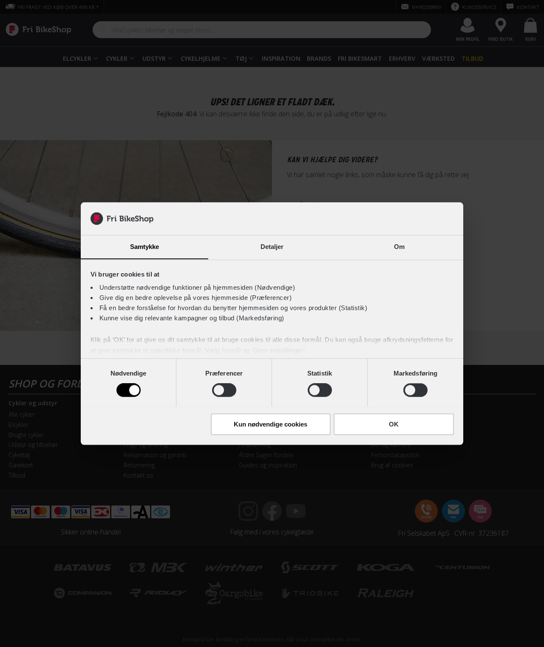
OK (394, 423)
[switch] (224, 390)
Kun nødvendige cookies (270, 423)
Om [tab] (399, 246)
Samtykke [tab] (144, 246)
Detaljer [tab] (272, 246)
